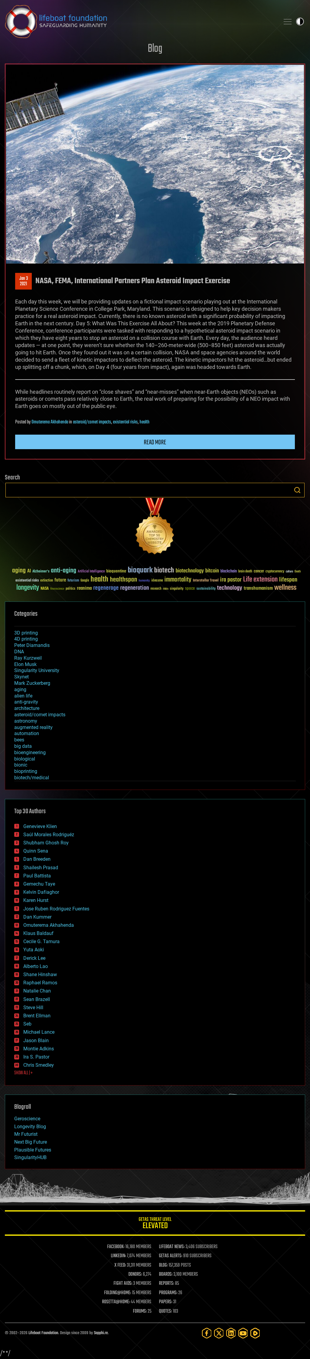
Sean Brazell (36, 999)
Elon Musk (25, 664)
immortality (177, 579)
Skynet (21, 677)
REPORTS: (166, 1284)
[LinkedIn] (231, 1333)
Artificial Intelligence (91, 572)
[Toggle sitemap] (288, 21)
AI (29, 571)
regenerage (106, 588)
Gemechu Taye (39, 884)
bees (19, 740)
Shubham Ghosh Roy (46, 843)
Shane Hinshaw (40, 974)
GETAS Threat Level (155, 1224)
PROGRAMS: (168, 1293)
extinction (46, 581)
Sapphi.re (101, 1333)
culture (289, 571)
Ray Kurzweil (28, 658)
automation (26, 733)
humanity (144, 581)
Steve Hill (33, 1007)
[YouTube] (243, 1333)
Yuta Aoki (33, 950)
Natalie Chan (37, 991)
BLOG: (163, 1265)
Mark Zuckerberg (32, 683)
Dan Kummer (37, 917)
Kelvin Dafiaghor (41, 892)
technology (229, 588)
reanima (84, 588)
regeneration (134, 588)
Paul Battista (37, 876)
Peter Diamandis (32, 645)
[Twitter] (219, 1333)
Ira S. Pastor (36, 1057)
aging (19, 571)
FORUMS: (140, 1311)
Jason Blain (36, 1040)
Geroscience (27, 1119)
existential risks (125, 422)
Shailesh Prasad (40, 867)
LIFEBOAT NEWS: (172, 1247)
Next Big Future (30, 1142)
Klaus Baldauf (38, 933)
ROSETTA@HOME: (116, 1302)
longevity (27, 588)
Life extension (260, 580)
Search (297, 490)
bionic (20, 765)
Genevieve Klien (40, 826)
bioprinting (25, 771)
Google (85, 581)
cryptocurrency (274, 572)
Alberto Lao (35, 966)
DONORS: (135, 1274)
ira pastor (231, 579)
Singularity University (36, 670)
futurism (73, 581)
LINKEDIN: (118, 1256)
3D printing (26, 633)
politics (70, 589)
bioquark (140, 570)
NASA (45, 588)
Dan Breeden (37, 859)
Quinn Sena (35, 851)
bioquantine (116, 571)
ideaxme (157, 581)
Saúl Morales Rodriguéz (48, 834)
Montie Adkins (38, 1049)
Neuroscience (57, 589)
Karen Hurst (35, 900)
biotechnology (190, 571)
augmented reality (33, 727)
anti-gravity (26, 702)
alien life (23, 696)
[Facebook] (207, 1333)
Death (298, 571)
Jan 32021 (23, 281)
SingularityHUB (30, 1157)
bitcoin (212, 571)
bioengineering (30, 752)
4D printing (26, 639)
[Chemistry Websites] (155, 527)
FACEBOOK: (115, 1247)
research (155, 589)
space (190, 588)
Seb (27, 1024)
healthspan (123, 580)
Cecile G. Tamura (41, 941)
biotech (164, 570)
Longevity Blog (30, 1126)
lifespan (288, 579)
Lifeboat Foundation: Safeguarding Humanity (140, 21)
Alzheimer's (40, 571)
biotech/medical (31, 778)
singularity (176, 589)
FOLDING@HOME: (117, 1293)
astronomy (25, 721)
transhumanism (258, 588)
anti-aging (63, 571)
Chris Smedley (38, 1065)
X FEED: (120, 1265)
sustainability (206, 589)
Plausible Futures (32, 1150)
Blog (155, 49)
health (145, 422)
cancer (259, 571)
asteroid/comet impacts (92, 422)
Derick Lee (34, 958)
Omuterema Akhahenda (49, 422)
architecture (26, 708)
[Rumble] (255, 1333)
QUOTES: (165, 1311)
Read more (155, 442)
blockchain (228, 571)
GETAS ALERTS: (170, 1256)
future (60, 580)
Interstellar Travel (206, 580)
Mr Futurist (26, 1134)
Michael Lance (38, 1032)
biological (24, 759)
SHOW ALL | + (23, 1073)
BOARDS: (166, 1274)
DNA (19, 652)
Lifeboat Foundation (43, 1333)
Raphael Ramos (40, 983)
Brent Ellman (37, 1016)
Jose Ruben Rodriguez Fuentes (56, 909)
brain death (245, 572)
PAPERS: (165, 1302)
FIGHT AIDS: (123, 1284)
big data (23, 746)
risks (165, 589)
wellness (285, 588)
